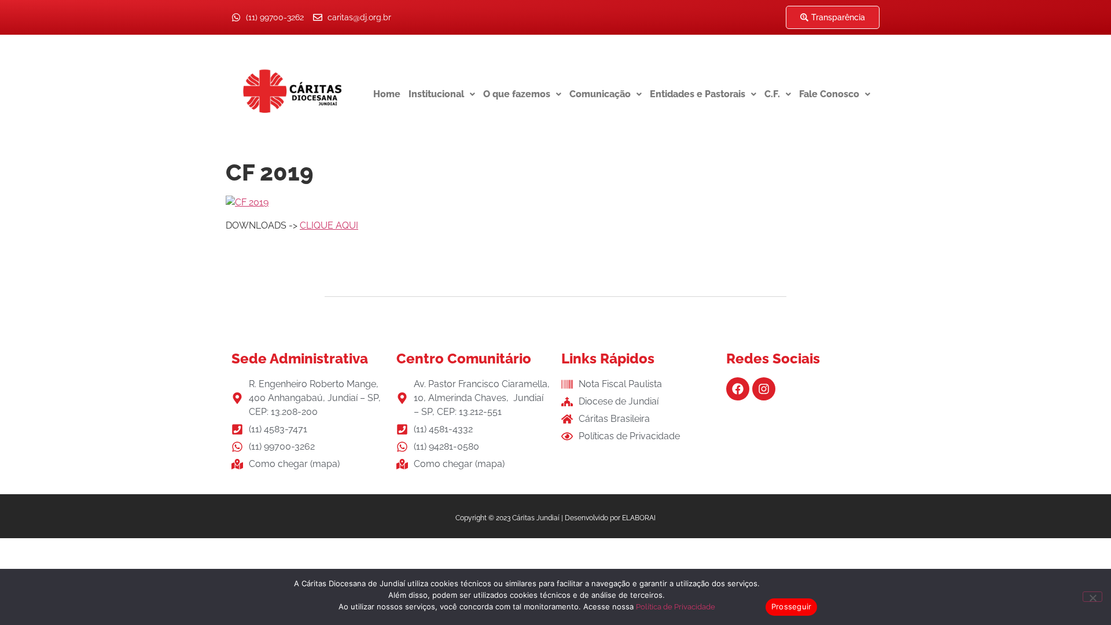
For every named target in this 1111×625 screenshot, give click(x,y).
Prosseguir (791, 606)
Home (386, 94)
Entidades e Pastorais (697, 94)
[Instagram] (763, 388)
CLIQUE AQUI (329, 225)
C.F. (772, 94)
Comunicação (600, 94)
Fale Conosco (829, 94)
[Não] (1092, 596)
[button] (441, 94)
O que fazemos (516, 94)
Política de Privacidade (675, 606)
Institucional (436, 94)
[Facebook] (737, 388)
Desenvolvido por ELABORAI (610, 518)
